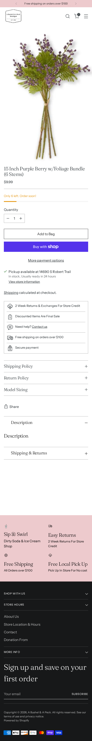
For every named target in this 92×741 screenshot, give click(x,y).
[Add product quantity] (21, 218)
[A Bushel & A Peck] (13, 16)
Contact (10, 632)
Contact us (39, 327)
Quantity (11, 209)
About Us (11, 616)
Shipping (11, 292)
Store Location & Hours (22, 624)
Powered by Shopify (16, 720)
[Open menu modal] (86, 16)
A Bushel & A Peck (39, 712)
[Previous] (16, 3)
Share (14, 407)
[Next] (75, 3)
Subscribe (80, 694)
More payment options (46, 260)
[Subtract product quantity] (8, 218)
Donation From (16, 640)
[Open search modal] (67, 16)
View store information (24, 282)
